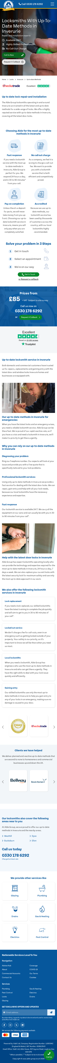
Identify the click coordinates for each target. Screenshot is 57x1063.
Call (32, 4)
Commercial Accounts (11, 973)
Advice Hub (6, 966)
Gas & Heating (35, 989)
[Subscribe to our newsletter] (51, 1012)
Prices (24, 293)
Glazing (5, 1001)
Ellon (33, 841)
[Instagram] (10, 1025)
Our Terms (34, 973)
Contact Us (7, 977)
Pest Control (7, 993)
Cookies (33, 977)
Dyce (33, 836)
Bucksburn (9, 841)
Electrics (33, 993)
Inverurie (20, 79)
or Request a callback (28, 279)
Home (4, 79)
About (4, 969)
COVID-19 (34, 969)
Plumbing (6, 989)
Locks (12, 79)
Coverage (34, 966)
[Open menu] (52, 4)
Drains (32, 997)
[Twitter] (16, 1025)
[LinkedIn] (22, 1025)
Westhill (8, 836)
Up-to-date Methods (34, 79)
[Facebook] (4, 1025)
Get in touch (30, 274)
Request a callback (12, 62)
